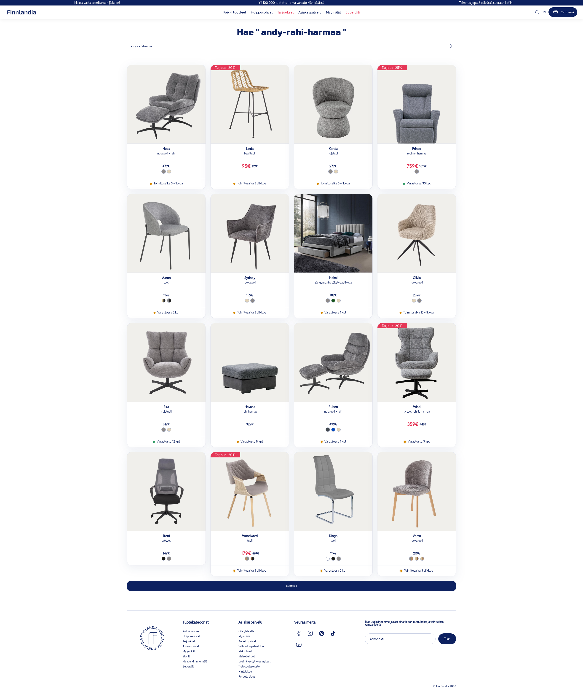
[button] (540, 12)
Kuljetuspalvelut (248, 641)
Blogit (186, 656)
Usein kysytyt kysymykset (254, 661)
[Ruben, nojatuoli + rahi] (333, 362)
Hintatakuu (245, 671)
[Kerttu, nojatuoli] (333, 104)
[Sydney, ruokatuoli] (249, 233)
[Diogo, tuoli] (333, 491)
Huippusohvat (262, 12)
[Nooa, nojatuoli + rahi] (166, 104)
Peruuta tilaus (246, 676)
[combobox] (291, 46)
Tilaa (447, 639)
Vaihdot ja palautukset (251, 646)
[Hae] (450, 46)
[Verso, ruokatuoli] (416, 491)
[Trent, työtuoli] (166, 491)
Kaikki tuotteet (234, 12)
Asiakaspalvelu (309, 12)
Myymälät (333, 12)
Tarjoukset (285, 12)
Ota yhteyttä (246, 631)
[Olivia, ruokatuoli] (416, 233)
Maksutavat (245, 651)
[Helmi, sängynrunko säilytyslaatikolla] (333, 233)
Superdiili (353, 12)
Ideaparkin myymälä (195, 661)
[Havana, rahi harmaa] (249, 362)
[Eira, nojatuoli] (166, 362)
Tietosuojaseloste (249, 666)
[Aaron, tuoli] (166, 233)
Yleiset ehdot (246, 656)
